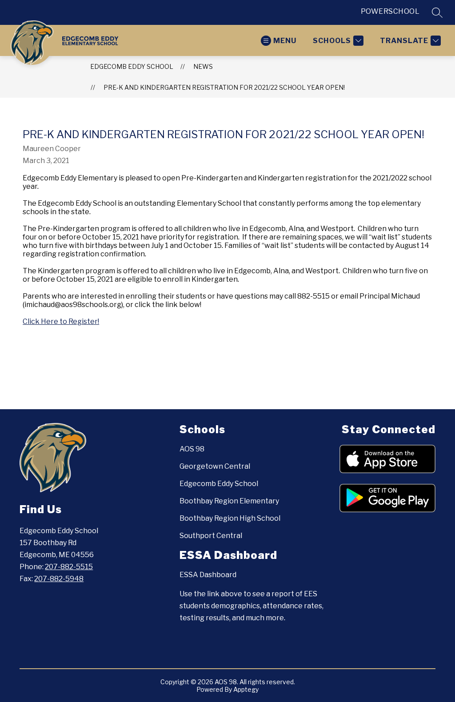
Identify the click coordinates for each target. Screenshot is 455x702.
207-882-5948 (59, 578)
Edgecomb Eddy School (131, 66)
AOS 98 (192, 449)
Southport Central (211, 535)
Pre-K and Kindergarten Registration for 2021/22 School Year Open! (224, 87)
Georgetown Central (215, 466)
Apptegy (246, 689)
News (203, 66)
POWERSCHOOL (390, 11)
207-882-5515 (69, 566)
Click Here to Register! (61, 321)
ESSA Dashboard (208, 574)
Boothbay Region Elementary (229, 501)
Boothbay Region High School (230, 518)
